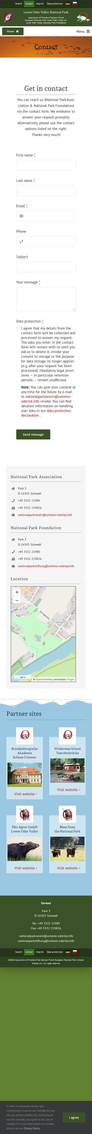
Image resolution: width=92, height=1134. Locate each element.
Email (21, 206)
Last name (25, 180)
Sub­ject (22, 256)
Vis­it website (24, 794)
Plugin (70, 679)
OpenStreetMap (44, 679)
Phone (21, 231)
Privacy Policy (32, 1128)
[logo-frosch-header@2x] (83, 14)
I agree (74, 1117)
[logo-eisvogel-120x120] (8, 13)
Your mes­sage (28, 282)
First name (25, 155)
